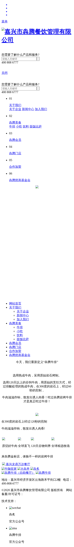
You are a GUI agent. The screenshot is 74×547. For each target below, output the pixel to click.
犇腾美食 (15, 122)
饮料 (26, 126)
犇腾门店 (15, 153)
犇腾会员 (15, 139)
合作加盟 (15, 166)
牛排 (12, 126)
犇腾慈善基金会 (19, 180)
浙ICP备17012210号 (37, 494)
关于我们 (15, 105)
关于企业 (15, 109)
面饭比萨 (36, 126)
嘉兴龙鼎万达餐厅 (17, 464)
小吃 (19, 126)
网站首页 (15, 303)
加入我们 (41, 109)
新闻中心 (28, 109)
